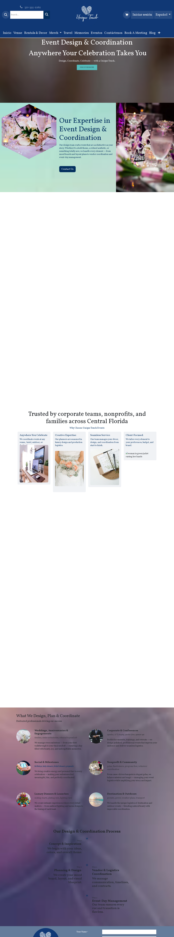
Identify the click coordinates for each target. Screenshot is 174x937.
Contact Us (67, 169)
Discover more (87, 67)
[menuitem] (7, 33)
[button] (6, 15)
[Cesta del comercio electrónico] (127, 15)
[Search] (46, 15)
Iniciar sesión (142, 15)
